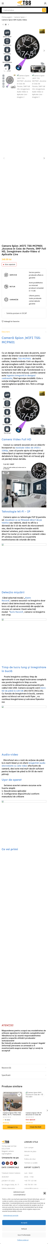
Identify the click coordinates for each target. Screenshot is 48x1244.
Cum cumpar (28, 1147)
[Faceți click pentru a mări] (5, 68)
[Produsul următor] (8, 24)
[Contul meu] (45, 3)
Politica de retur (30, 1159)
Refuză (24, 1229)
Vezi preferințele (24, 1235)
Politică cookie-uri (23, 1240)
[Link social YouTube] (11, 1163)
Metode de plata (30, 1151)
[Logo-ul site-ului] (24, 3)
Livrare (26, 1155)
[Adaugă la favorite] (19, 1095)
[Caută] (44, 10)
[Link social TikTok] (15, 1163)
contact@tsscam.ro (31, 1188)
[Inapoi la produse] (5, 24)
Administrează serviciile (10, 1215)
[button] (45, 1193)
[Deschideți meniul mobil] (3, 3)
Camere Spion (19, 17)
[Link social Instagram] (7, 1163)
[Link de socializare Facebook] (3, 1163)
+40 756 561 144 (30, 1184)
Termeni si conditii (30, 1163)
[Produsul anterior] (3, 24)
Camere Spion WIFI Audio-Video (14, 20)
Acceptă (24, 1222)
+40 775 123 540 (30, 1181)
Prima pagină (7, 17)
